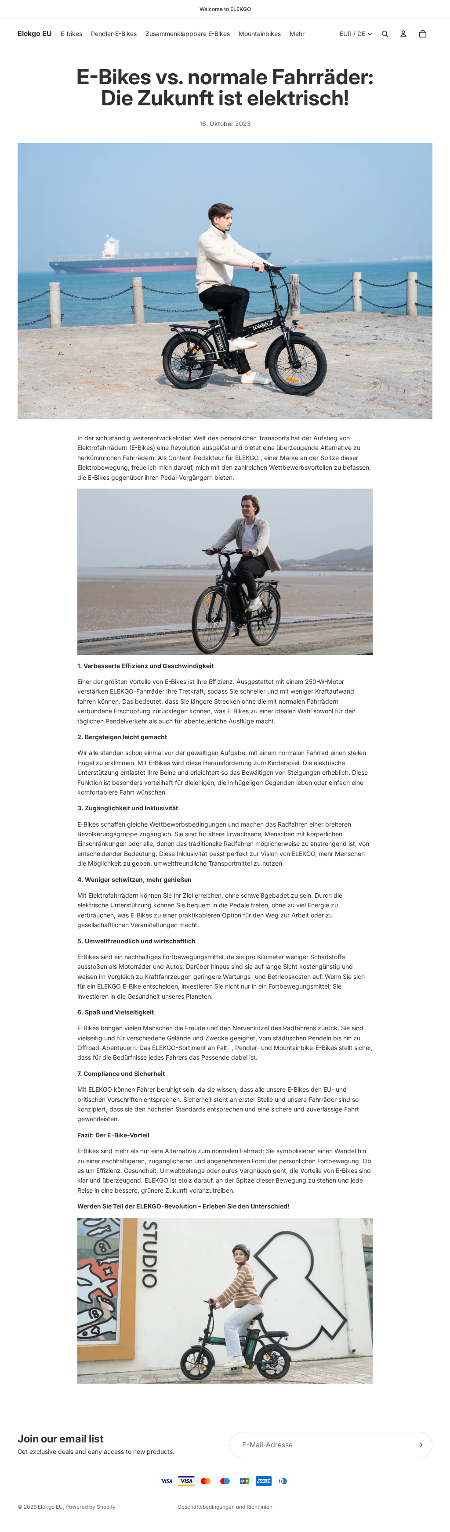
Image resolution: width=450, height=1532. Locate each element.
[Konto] (403, 33)
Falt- (223, 1047)
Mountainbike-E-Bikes (305, 1047)
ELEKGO (247, 457)
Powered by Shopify (90, 1506)
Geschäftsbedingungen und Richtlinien (225, 1506)
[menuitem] (297, 34)
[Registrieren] (419, 1445)
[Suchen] (385, 33)
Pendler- (247, 1047)
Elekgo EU (50, 1506)
